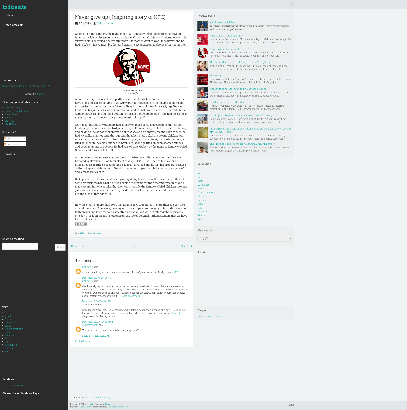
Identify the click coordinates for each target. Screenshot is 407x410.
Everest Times (13, 107)
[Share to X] (82, 224)
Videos (9, 347)
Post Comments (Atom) (97, 397)
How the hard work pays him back (228, 102)
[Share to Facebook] (85, 224)
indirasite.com (17, 385)
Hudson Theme (85, 406)
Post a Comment (84, 341)
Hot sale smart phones (209, 316)
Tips (7, 341)
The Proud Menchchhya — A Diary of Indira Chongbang (240, 62)
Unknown (87, 266)
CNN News (11, 114)
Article (201, 173)
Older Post (186, 246)
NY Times (10, 123)
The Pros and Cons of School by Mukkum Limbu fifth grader (242, 143)
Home (10, 15)
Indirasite (14, 6)
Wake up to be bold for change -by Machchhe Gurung (238, 88)
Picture (9, 332)
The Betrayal (216, 75)
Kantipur (9, 117)
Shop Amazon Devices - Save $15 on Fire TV (26, 85)
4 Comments (95, 233)
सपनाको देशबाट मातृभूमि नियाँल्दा (222, 22)
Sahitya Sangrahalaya (17, 111)
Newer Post (77, 246)
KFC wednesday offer (129, 295)
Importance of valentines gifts (226, 35)
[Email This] (76, 224)
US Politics (11, 344)
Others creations (14, 328)
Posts (9, 138)
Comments (12, 144)
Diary (8, 319)
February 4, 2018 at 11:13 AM (96, 335)
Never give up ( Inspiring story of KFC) (120, 16)
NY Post (9, 120)
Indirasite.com (106, 23)
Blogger (40, 93)
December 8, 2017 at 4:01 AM (96, 301)
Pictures (9, 335)
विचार (7, 351)
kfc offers (178, 313)
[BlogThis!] (79, 224)
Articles (9, 316)
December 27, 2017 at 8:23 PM (97, 321)
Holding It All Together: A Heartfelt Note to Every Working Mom (244, 115)
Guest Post (10, 322)
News (8, 325)
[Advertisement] (34, 51)
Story (8, 338)
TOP (292, 404)
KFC (176, 272)
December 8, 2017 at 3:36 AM (97, 277)
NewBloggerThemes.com (118, 406)
